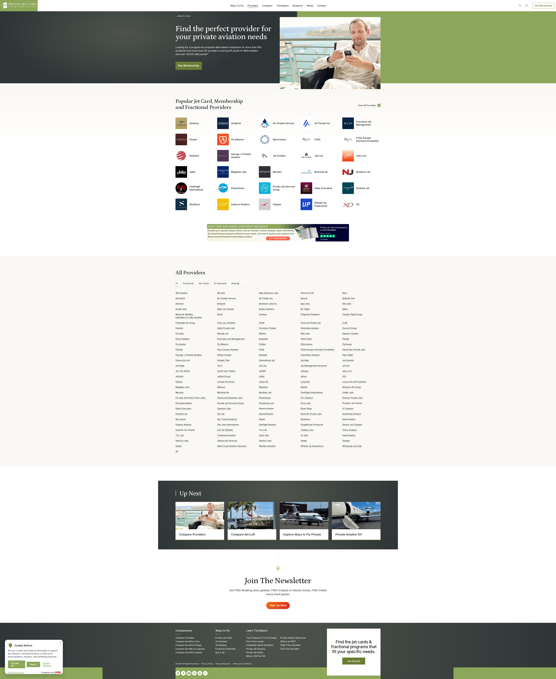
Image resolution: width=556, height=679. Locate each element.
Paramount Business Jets (229, 397)
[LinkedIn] (199, 673)
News (310, 5)
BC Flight (305, 309)
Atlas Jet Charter (225, 309)
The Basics (283, 5)
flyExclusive (279, 139)
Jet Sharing (220, 645)
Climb (262, 322)
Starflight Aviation (267, 424)
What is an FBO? (288, 641)
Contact (321, 5)
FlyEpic (262, 344)
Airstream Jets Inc (268, 303)
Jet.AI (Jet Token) (226, 371)
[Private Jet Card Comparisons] (19, 5)
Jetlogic (305, 371)
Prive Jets (306, 403)
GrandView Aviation (310, 355)
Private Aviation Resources (293, 638)
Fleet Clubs (306, 338)
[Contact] (205, 673)
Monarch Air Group (351, 387)
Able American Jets (268, 293)
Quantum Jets (224, 408)
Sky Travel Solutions (227, 419)
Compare (267, 5)
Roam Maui (306, 408)
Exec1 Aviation (182, 338)
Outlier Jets (348, 392)
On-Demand (221, 641)
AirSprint (236, 123)
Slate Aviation (348, 419)
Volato (178, 446)
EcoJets (179, 333)
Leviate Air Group (225, 381)
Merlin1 (304, 387)
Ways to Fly (222, 630)
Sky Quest (180, 419)
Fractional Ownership (225, 649)
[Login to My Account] (526, 5)
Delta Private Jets (226, 328)
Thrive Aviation (349, 430)
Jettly (192, 171)
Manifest (263, 387)
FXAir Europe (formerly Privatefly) (367, 139)
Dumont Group (349, 328)
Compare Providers (184, 638)
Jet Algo (305, 360)
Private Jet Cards (223, 638)
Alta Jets (346, 303)
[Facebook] (183, 673)
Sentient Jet (362, 188)
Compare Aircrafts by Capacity (190, 649)
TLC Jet (179, 435)
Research (298, 5)
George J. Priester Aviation (241, 156)
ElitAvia (262, 333)
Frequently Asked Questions (259, 645)
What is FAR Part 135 (255, 656)
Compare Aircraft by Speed (188, 652)
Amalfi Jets (181, 309)
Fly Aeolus (180, 344)
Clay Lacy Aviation (226, 322)
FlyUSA (179, 349)
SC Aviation (347, 408)
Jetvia (304, 376)
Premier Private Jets (352, 397)
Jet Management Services (314, 365)
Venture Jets (265, 440)
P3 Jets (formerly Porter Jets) (190, 397)
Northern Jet (363, 171)
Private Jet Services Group (284, 188)
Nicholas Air (321, 171)
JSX (344, 376)
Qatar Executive (323, 188)
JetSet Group (223, 376)
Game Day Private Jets (353, 349)
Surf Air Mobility (225, 430)
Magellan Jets (238, 171)
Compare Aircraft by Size (187, 641)
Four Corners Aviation (227, 349)
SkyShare (194, 204)
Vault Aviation (348, 435)
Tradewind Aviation (226, 435)
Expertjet (263, 338)
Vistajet (277, 204)
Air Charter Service (283, 123)
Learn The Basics (256, 630)
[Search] (520, 5)
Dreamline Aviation (310, 328)
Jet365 (262, 371)
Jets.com (361, 155)
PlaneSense (237, 188)
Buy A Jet (220, 652)
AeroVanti (180, 298)
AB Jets (221, 293)
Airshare (194, 123)
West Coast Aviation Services (231, 446)
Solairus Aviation (240, 204)
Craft (344, 322)
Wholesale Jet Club (352, 446)
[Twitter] (177, 673)
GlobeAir (194, 155)
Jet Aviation (279, 155)
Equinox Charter (350, 333)
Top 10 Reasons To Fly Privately (261, 638)
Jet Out (346, 365)
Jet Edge (179, 365)
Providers (253, 5)
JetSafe (179, 376)
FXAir (317, 139)
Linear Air (263, 381)
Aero (344, 293)
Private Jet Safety (254, 652)
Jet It (219, 365)
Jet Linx (318, 155)
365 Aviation (181, 293)
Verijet (304, 440)
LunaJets (305, 381)
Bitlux (345, 309)
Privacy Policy (207, 664)
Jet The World (182, 371)
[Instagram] (194, 673)
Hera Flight (347, 355)
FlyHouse (347, 344)
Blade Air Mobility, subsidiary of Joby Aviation (188, 316)
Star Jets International (228, 424)
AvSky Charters (266, 309)
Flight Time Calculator (290, 645)
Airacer (304, 298)
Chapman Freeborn (310, 314)
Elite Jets (305, 333)
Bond (219, 314)
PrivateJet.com (266, 403)
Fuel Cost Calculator (289, 649)
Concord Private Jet (311, 322)
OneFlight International (196, 188)
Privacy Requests (222, 664)
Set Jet (220, 413)
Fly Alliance (237, 139)
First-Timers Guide (255, 641)
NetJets (277, 171)
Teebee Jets (307, 430)
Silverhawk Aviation (351, 413)
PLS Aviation (307, 397)
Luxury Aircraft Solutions (354, 381)
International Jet (267, 360)
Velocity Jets (181, 440)
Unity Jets (264, 435)
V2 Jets (304, 435)
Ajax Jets (305, 303)
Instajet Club (223, 360)
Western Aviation (267, 446)
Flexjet (193, 139)
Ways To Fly (237, 5)
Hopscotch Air (182, 360)
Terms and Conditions (242, 664)
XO (358, 204)
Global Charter (224, 355)
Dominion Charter (267, 328)
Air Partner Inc (322, 123)
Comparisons (183, 630)
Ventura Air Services (227, 440)
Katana (178, 381)
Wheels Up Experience (320, 204)
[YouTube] (188, 673)
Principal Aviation (183, 403)
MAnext (221, 387)
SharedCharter (266, 413)
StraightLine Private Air (312, 424)
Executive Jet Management (363, 123)
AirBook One (348, 298)
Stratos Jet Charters (352, 424)
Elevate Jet (222, 333)
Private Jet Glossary (255, 649)
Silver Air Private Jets (311, 413)
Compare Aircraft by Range (188, 645)
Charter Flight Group (352, 314)
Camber (263, 314)
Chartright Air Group (185, 322)
